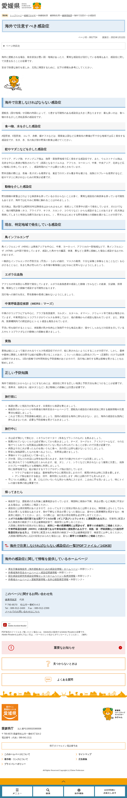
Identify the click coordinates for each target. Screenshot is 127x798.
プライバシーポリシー (15, 764)
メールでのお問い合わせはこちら (22, 611)
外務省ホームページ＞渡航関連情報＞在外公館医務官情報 (38, 579)
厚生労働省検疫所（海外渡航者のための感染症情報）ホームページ (43, 569)
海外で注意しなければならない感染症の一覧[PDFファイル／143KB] (60, 545)
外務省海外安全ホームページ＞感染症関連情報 (32, 572)
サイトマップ (85, 754)
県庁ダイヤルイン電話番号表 (64, 746)
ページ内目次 (13, 46)
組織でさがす (30, 15)
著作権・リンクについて (16, 759)
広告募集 (83, 759)
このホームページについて (17, 754)
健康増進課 (67, 15)
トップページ (16, 15)
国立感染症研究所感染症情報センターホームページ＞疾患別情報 (41, 576)
